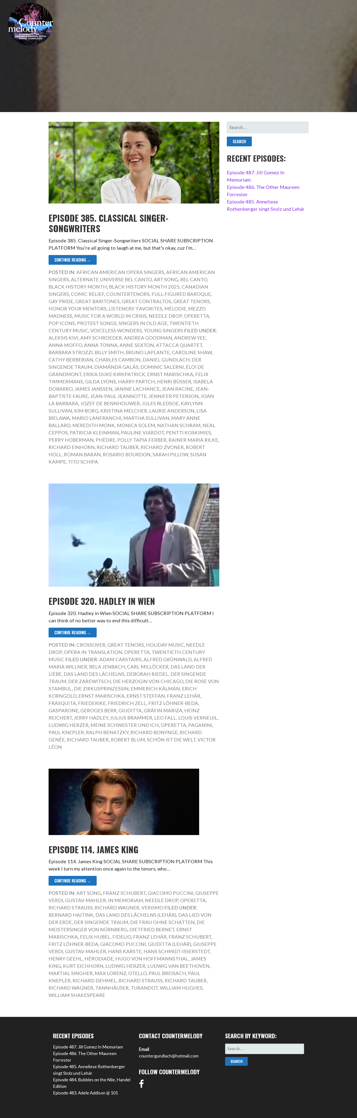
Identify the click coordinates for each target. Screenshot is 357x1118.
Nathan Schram (179, 425)
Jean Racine (177, 389)
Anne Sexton (136, 345)
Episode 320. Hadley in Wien (102, 600)
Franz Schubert (124, 893)
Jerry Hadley (91, 718)
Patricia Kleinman (94, 432)
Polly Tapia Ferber (142, 440)
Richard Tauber (118, 447)
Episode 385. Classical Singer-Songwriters (108, 223)
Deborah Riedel (148, 674)
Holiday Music (165, 645)
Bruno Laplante (148, 352)
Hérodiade (99, 958)
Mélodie (175, 308)
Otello (137, 973)
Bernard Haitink (71, 915)
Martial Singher (71, 973)
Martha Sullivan (146, 418)
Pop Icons (62, 323)
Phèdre (105, 440)
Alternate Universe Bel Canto (111, 279)
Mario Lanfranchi (96, 418)
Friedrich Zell (127, 703)
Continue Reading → (72, 260)
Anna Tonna (101, 345)
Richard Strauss (71, 907)
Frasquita (62, 703)
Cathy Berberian (71, 359)
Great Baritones (97, 301)
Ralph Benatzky (107, 732)
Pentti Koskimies (188, 432)
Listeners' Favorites (135, 308)
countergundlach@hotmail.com (168, 1055)
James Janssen (93, 389)
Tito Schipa (83, 462)
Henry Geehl (66, 958)
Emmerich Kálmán (155, 688)
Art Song (166, 279)
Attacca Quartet (179, 345)
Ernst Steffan (146, 696)
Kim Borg (86, 411)
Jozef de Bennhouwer (110, 403)
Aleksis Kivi (63, 338)
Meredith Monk (93, 425)
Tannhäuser (112, 988)
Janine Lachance (137, 389)
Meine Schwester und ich (125, 725)
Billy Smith (109, 352)
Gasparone (63, 710)
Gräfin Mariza (163, 710)
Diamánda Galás (116, 367)
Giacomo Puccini (170, 893)
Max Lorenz (110, 973)
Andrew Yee (190, 338)
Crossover (90, 645)
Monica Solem (136, 425)
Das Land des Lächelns (94, 674)
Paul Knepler (66, 732)
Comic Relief (87, 294)
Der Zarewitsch (89, 681)
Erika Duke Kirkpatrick (114, 374)
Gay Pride (61, 301)
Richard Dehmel (95, 980)
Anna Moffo (65, 345)
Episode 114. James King (93, 849)
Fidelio (121, 937)
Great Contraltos (146, 301)
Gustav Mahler (85, 900)
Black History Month (78, 287)
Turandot (144, 988)
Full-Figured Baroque (181, 294)
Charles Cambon (118, 359)
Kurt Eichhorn (83, 966)
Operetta (196, 316)
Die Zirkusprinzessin (101, 688)
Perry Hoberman (71, 440)
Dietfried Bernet (151, 929)
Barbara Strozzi (71, 352)
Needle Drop (165, 316)
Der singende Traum (101, 922)
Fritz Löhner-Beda (173, 703)
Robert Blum (128, 739)
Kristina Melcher (123, 411)
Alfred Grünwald (168, 659)
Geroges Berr (98, 710)
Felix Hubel (95, 937)
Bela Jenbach (107, 666)
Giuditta (130, 710)
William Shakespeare (77, 995)
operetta (173, 725)
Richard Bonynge (154, 732)
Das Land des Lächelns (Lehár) (135, 915)
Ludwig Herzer (69, 725)
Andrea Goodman (148, 338)
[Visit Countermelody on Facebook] (141, 1085)
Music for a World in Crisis (110, 316)
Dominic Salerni (162, 367)
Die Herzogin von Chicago (148, 681)
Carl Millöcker (148, 666)
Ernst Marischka (170, 374)
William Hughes (181, 988)
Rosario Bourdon (127, 454)
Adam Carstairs (120, 659)
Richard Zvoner (162, 447)
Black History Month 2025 (144, 287)
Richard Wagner (117, 907)
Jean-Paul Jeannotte (118, 396)
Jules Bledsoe (160, 403)
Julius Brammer (131, 718)
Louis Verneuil (198, 718)
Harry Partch (136, 381)
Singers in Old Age (143, 323)
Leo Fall (165, 718)
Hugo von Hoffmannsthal (152, 958)
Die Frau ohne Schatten (162, 922)
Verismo (152, 907)
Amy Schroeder (101, 338)
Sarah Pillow (170, 454)
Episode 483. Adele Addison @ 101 (85, 1092)
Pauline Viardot (142, 432)
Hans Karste (125, 951)
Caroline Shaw (192, 352)
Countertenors (128, 294)
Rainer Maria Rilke (193, 440)
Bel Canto (193, 279)
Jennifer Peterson (174, 396)
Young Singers (163, 330)
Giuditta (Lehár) (169, 944)
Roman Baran (82, 454)
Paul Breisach (167, 973)
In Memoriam (125, 900)
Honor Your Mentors (78, 308)
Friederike (92, 703)
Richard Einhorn (72, 447)
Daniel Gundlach (166, 359)
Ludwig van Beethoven (178, 966)
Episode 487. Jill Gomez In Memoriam (88, 1046)
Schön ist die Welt (171, 739)
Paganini (200, 725)
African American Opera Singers (120, 272)
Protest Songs (97, 323)
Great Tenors (191, 301)
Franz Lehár (183, 696)
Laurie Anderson (172, 411)
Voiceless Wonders (116, 330)
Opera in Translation (93, 652)
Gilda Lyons (100, 381)
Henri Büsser (174, 381)
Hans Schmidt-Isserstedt (177, 951)
